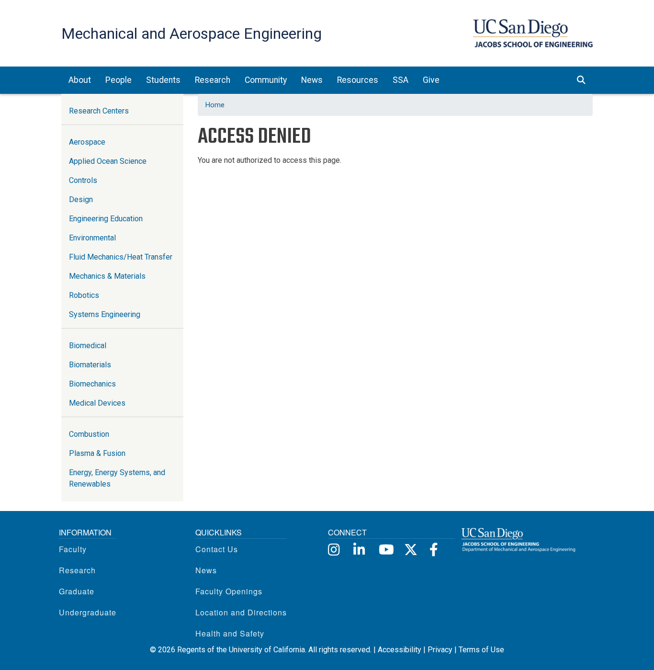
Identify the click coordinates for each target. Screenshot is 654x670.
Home (215, 105)
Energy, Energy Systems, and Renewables (117, 478)
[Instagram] (334, 548)
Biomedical (87, 345)
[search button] (581, 80)
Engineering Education (106, 218)
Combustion (89, 434)
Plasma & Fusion (97, 453)
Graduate (76, 591)
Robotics (84, 295)
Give (431, 80)
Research (77, 570)
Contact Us (216, 549)
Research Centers (99, 110)
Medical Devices (97, 403)
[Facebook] (435, 548)
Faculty (73, 549)
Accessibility (399, 649)
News (206, 570)
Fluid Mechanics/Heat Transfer (120, 256)
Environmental (92, 237)
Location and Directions (241, 612)
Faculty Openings (228, 591)
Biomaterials (90, 364)
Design (81, 199)
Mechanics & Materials (107, 276)
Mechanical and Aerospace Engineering (191, 33)
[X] (410, 548)
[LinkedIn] (359, 548)
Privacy (440, 649)
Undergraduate (87, 612)
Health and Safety (229, 633)
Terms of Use (481, 649)
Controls (83, 180)
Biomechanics (92, 383)
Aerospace (87, 142)
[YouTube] (385, 548)
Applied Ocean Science (108, 161)
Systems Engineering (104, 314)
